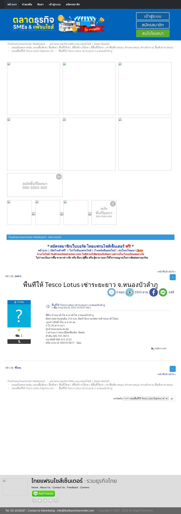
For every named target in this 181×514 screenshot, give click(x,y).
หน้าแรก (12, 4)
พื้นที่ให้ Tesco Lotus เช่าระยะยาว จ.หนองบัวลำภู (78, 305)
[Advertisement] (109, 441)
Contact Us (58, 487)
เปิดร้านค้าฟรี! (57, 250)
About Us (45, 487)
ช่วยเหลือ (27, 4)
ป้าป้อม (20, 301)
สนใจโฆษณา (153, 33)
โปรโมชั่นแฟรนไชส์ (80, 250)
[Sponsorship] (35, 186)
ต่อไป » (172, 271)
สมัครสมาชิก (73, 4)
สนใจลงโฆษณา (127, 250)
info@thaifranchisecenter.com (75, 510)
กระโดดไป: (118, 398)
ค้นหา (40, 4)
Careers (84, 487)
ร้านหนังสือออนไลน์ (105, 250)
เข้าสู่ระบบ (55, 4)
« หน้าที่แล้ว (162, 271)
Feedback (72, 487)
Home (34, 487)
